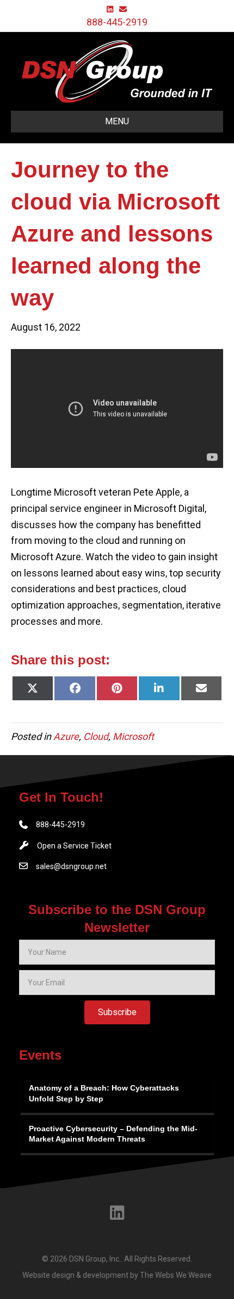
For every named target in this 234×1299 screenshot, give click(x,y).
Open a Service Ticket (74, 845)
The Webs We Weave (176, 1275)
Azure (66, 736)
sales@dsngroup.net (71, 866)
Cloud (95, 736)
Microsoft (133, 736)
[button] (117, 1012)
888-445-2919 (117, 22)
